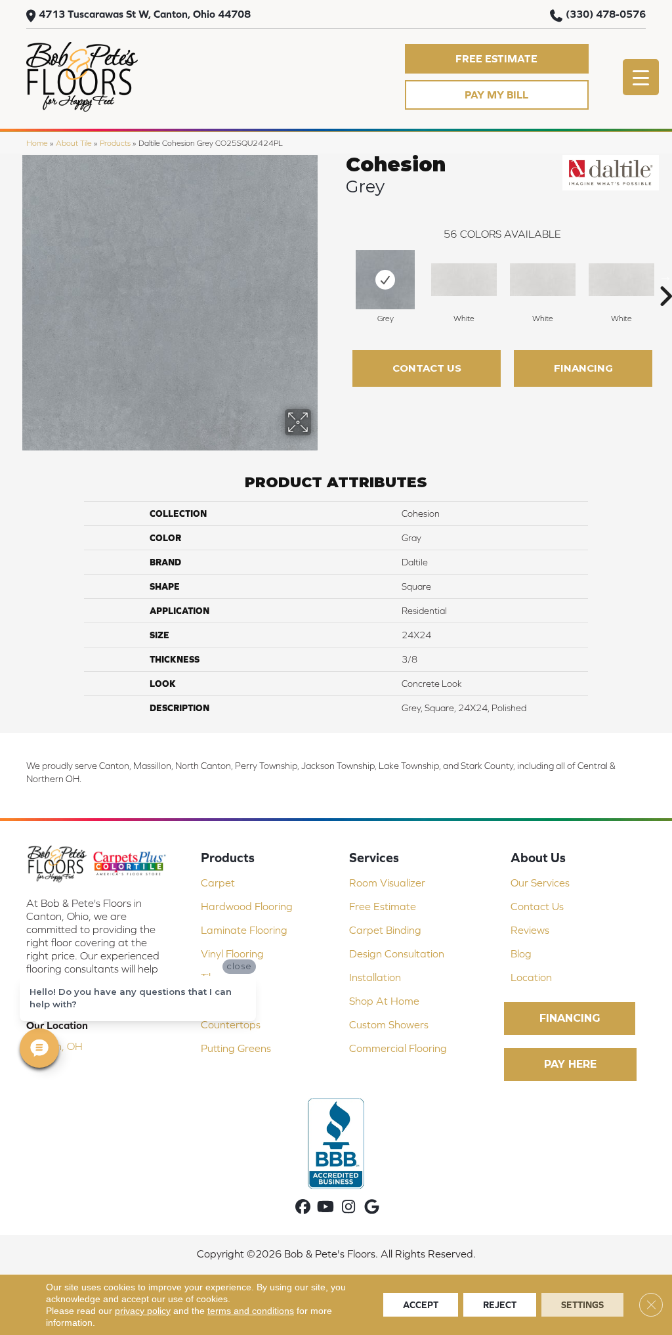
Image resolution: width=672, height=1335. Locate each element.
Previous (339, 276)
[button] (497, 59)
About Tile (74, 143)
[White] (464, 279)
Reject (499, 1305)
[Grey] (385, 280)
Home (37, 143)
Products (115, 143)
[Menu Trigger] (641, 77)
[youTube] (325, 1207)
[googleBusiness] (371, 1207)
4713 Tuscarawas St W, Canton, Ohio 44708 (145, 14)
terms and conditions (250, 1310)
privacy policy (143, 1310)
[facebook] (302, 1207)
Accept (420, 1305)
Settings (582, 1305)
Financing (583, 368)
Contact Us (426, 368)
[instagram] (348, 1207)
